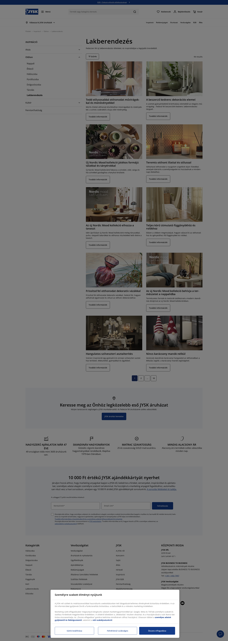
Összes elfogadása (157, 631)
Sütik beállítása (74, 631)
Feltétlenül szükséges (117, 631)
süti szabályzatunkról (102, 620)
